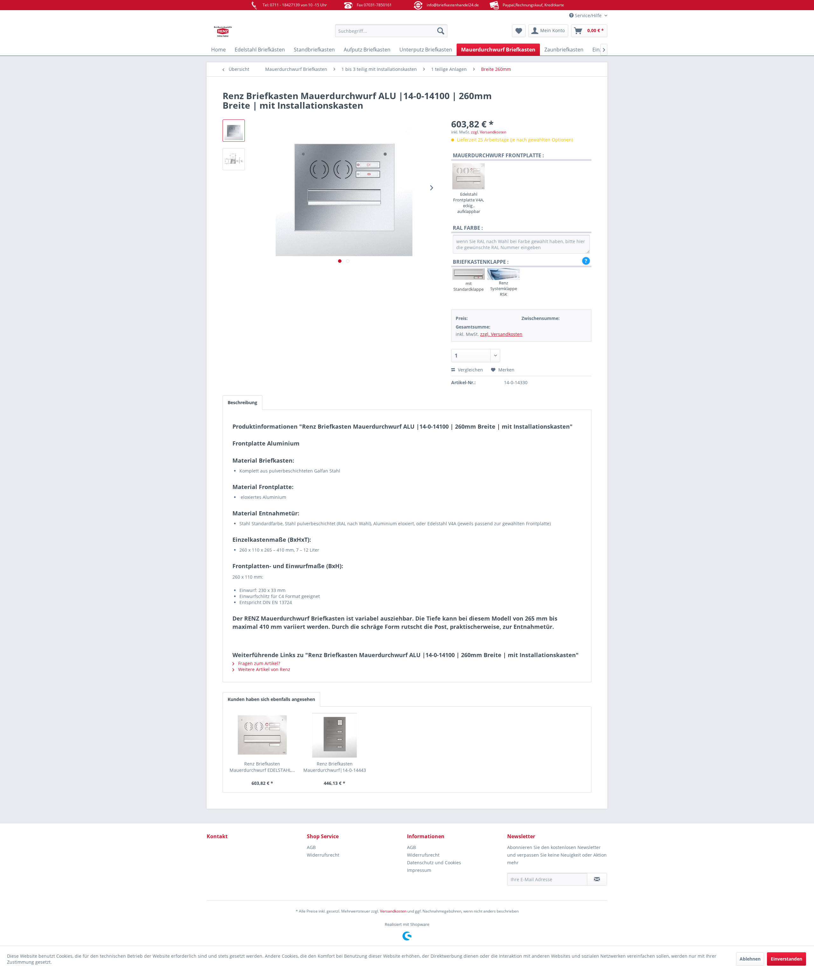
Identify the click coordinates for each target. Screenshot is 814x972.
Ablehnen (750, 959)
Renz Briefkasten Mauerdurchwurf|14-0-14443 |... (334, 767)
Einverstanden (786, 959)
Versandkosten (393, 911)
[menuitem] (391, 30)
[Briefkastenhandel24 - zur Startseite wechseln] (256, 32)
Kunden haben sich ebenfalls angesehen (271, 699)
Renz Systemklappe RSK (503, 288)
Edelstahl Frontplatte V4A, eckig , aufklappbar (468, 202)
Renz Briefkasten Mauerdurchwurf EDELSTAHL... (262, 767)
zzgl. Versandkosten (488, 132)
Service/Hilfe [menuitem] (588, 15)
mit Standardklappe (468, 286)
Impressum (419, 870)
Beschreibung (242, 402)
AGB (311, 847)
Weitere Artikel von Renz (263, 669)
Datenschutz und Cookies (434, 863)
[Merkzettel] (519, 30)
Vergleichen (470, 370)
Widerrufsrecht (323, 855)
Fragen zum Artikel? (258, 663)
